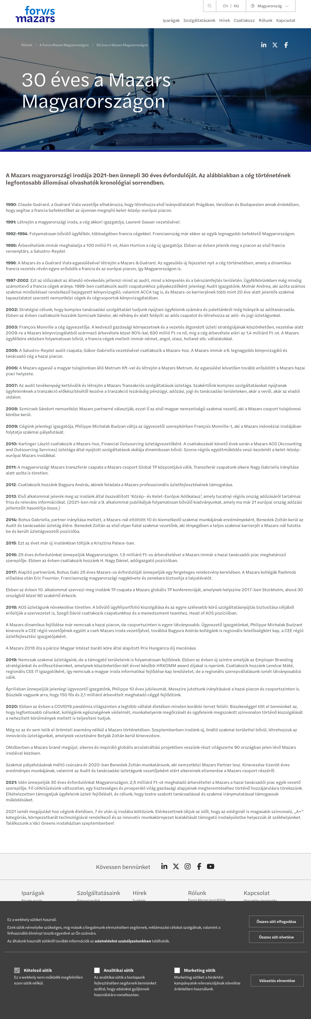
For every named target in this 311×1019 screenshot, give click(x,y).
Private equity (32, 900)
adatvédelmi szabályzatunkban (123, 941)
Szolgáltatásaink (199, 20)
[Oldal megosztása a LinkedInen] (263, 44)
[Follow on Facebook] (199, 866)
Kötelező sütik (38, 970)
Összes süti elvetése (276, 937)
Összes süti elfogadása (276, 921)
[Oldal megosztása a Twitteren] (274, 44)
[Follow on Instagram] (187, 866)
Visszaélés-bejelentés (260, 900)
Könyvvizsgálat (88, 900)
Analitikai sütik (119, 970)
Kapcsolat (285, 20)
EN (225, 6)
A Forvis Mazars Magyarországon (64, 44)
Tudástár (139, 900)
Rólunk (265, 20)
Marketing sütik (200, 970)
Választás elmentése (277, 980)
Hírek (224, 20)
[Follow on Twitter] (176, 866)
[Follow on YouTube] (211, 866)
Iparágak (171, 20)
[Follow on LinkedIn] (164, 866)
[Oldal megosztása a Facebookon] (286, 44)
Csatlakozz (244, 20)
